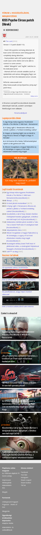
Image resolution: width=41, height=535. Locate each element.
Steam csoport (26, 480)
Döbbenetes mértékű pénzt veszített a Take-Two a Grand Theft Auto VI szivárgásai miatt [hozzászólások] (22, 224)
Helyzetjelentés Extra (14, 230)
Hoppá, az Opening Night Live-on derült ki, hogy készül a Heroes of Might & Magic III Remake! (19, 135)
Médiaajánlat (6, 483)
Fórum (5, 13)
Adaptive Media (7, 523)
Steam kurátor (26, 483)
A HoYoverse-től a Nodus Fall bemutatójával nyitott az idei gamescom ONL (20, 142)
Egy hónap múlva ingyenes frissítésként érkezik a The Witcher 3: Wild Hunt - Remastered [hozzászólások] (21, 195)
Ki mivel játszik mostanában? (17, 203)
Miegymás (6, 511)
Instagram (24, 477)
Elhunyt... (10, 201)
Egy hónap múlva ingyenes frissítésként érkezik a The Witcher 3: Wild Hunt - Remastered (20, 123)
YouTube (24, 475)
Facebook (24, 472)
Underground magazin (10, 502)
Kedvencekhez (12, 30)
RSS (3, 488)
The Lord (9, 41)
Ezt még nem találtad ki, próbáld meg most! (20, 181)
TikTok (23, 485)
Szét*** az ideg (12, 252)
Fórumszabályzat (20, 113)
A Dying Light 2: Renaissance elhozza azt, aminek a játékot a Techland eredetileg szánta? (20, 129)
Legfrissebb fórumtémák (12, 189)
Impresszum (6, 480)
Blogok (4, 492)
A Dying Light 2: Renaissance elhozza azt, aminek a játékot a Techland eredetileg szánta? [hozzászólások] (21, 208)
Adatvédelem (6, 485)
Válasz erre (34, 96)
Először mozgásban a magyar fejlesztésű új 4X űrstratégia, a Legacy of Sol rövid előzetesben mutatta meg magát (19, 149)
